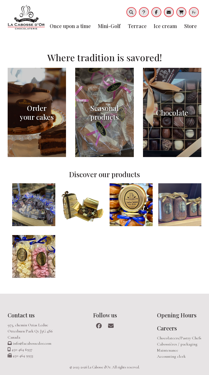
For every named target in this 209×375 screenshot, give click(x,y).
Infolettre (169, 12)
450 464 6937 (22, 349)
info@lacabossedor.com (32, 343)
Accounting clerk (171, 356)
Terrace (137, 25)
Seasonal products (104, 112)
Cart (181, 12)
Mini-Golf (109, 25)
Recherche (131, 12)
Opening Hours (177, 315)
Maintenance (167, 350)
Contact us (21, 315)
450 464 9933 (23, 355)
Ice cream (165, 25)
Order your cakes (37, 112)
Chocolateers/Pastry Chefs (179, 338)
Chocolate (172, 112)
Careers (167, 328)
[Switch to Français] (195, 12)
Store (190, 25)
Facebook (156, 12)
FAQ (144, 12)
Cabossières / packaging (177, 344)
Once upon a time (70, 25)
